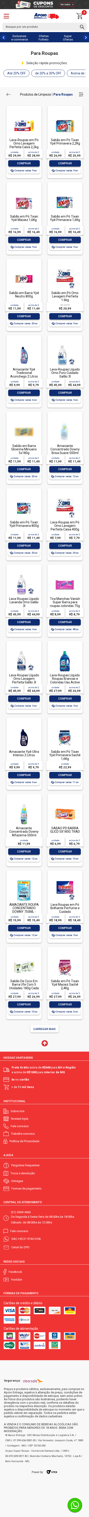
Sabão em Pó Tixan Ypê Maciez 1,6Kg (24, 218)
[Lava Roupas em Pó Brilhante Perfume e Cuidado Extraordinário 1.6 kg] (64, 881)
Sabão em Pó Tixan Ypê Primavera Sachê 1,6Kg (65, 755)
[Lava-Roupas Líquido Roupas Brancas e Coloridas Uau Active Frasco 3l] (64, 651)
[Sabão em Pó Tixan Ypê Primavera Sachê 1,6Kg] (64, 728)
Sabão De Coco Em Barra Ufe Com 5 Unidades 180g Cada (24, 984)
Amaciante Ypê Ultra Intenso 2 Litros (24, 753)
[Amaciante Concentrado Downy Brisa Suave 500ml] (64, 431)
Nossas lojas (19, 1118)
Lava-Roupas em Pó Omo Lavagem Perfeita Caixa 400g (64, 525)
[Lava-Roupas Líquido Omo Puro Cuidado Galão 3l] (64, 345)
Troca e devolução (22, 1173)
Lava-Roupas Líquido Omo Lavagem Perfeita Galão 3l (24, 678)
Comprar (24, 163)
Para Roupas (63, 94)
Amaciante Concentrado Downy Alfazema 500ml (24, 831)
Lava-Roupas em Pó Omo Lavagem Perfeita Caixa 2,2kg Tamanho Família (24, 145)
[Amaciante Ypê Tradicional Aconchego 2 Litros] (23, 345)
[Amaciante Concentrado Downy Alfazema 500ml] (23, 804)
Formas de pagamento (26, 1188)
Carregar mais (44, 1029)
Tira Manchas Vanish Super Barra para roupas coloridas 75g (65, 602)
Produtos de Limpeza (35, 94)
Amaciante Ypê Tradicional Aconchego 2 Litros (24, 373)
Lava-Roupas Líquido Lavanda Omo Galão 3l (24, 602)
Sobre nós (17, 1111)
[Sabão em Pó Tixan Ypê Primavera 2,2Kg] (64, 116)
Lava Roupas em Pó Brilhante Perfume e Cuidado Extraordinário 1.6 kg (65, 910)
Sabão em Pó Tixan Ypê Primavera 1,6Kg (65, 218)
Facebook (15, 1271)
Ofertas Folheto (44, 37)
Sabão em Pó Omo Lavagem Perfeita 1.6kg (65, 296)
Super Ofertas (68, 37)
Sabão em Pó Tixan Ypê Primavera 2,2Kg (65, 141)
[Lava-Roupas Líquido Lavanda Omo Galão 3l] (23, 575)
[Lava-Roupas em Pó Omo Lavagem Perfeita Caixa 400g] (64, 498)
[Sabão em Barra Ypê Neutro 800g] (23, 269)
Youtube (16, 1279)
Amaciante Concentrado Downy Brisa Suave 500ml (65, 449)
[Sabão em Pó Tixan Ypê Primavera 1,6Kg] (64, 192)
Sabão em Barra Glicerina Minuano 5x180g (24, 449)
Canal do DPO (20, 1247)
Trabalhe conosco (23, 1133)
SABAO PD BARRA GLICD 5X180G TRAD (65, 829)
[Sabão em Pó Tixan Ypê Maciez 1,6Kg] (23, 192)
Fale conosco (20, 1126)
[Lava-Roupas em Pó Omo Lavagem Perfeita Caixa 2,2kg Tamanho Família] (23, 116)
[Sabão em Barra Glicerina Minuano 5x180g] (23, 431)
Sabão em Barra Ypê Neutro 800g (24, 294)
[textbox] (44, 27)
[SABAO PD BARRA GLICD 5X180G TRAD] (64, 804)
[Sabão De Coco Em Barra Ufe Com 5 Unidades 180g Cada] (23, 957)
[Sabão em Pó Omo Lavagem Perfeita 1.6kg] (64, 269)
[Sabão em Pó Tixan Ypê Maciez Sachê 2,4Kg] (64, 957)
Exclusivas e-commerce (19, 37)
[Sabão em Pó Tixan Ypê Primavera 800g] (23, 498)
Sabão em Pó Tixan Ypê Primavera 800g (24, 524)
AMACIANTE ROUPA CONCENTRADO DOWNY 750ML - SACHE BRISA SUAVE (24, 910)
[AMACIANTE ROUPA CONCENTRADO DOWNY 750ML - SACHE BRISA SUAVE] (23, 881)
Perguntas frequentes (25, 1165)
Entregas (17, 1181)
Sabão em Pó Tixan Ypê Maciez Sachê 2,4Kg (65, 984)
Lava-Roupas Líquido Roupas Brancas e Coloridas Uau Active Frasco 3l (65, 680)
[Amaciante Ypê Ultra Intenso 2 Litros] (23, 728)
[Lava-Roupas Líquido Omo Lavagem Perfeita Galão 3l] (23, 651)
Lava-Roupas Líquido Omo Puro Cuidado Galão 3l (65, 373)
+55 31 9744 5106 (29, 1238)
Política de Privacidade (24, 1141)
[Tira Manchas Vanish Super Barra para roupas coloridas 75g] (64, 575)
